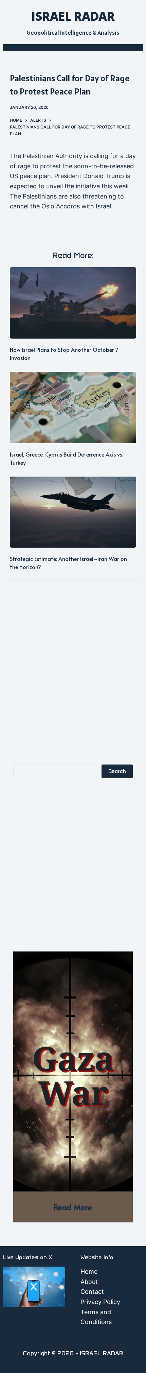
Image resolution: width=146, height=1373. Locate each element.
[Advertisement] (73, 678)
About (89, 1281)
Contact (92, 1291)
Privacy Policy (100, 1301)
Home (88, 1271)
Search (117, 771)
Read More (73, 1207)
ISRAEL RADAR (73, 16)
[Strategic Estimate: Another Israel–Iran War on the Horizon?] (73, 512)
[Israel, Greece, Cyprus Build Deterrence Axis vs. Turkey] (73, 407)
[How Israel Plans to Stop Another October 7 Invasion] (73, 303)
